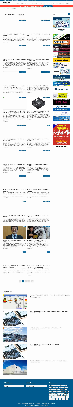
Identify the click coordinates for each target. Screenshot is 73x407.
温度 (50, 397)
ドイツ (65, 389)
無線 (52, 397)
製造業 (67, 397)
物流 (55, 397)
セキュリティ (66, 387)
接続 (56, 395)
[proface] (61, 121)
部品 (60, 398)
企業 (68, 391)
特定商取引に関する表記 (46, 403)
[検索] (69, 0)
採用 (53, 395)
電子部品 (63, 398)
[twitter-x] (65, 0)
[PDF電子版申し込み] (61, 147)
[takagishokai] (61, 45)
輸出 (54, 398)
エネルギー (61, 385)
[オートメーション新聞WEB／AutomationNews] (6, 3)
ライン (53, 391)
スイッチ (60, 387)
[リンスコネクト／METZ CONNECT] (61, 39)
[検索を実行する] (69, 14)
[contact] (68, 0)
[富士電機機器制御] (61, 110)
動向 (61, 393)
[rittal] (61, 51)
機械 (65, 395)
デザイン (57, 389)
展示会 (50, 395)
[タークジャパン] (61, 61)
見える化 (50, 398)
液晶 (67, 395)
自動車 (64, 397)
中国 (65, 391)
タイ (53, 389)
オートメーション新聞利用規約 (23, 403)
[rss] (66, 0)
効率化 (58, 393)
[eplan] (61, 104)
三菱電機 (61, 391)
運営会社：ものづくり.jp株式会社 (34, 403)
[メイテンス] (61, 57)
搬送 (59, 395)
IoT (51, 385)
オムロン (65, 385)
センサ (50, 389)
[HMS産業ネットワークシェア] (61, 67)
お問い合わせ (53, 403)
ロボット (57, 391)
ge (49, 385)
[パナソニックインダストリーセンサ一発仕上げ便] (61, 31)
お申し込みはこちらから (48, 6)
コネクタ (50, 387)
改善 (62, 395)
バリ (50, 391)
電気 (67, 398)
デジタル (61, 389)
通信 (57, 398)
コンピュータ (55, 387)
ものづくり (55, 385)
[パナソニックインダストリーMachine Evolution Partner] (61, 80)
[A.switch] (61, 98)
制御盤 (54, 393)
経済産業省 (59, 397)
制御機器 (50, 393)
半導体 (64, 393)
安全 (68, 393)
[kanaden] (61, 86)
